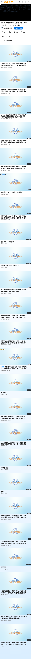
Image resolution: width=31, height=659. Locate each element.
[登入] (28, 2)
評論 (3, 36)
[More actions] (30, 64)
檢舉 (24, 32)
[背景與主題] (25, 2)
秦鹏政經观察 (8, 28)
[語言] (22, 2)
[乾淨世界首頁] (8, 2)
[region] (15, 12)
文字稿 (8, 36)
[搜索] (19, 2)
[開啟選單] (1, 2)
